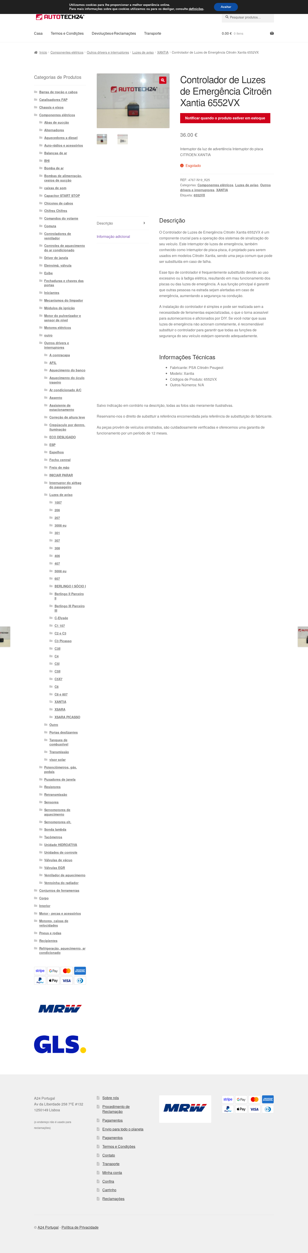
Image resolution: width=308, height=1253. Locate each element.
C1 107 (60, 625)
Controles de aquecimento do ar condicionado (64, 247)
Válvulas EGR (54, 867)
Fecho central (60, 459)
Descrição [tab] (105, 223)
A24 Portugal (48, 1227)
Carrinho (109, 1189)
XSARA (60, 709)
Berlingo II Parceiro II (69, 595)
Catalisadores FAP (53, 99)
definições (196, 9)
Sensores (51, 802)
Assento (55, 397)
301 (57, 532)
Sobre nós (110, 1097)
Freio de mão (59, 467)
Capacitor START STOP (62, 195)
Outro (53, 724)
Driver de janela (56, 257)
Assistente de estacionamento (61, 407)
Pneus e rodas (50, 933)
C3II (57, 648)
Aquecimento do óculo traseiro (67, 379)
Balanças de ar (55, 153)
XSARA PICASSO (67, 717)
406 (57, 555)
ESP (52, 444)
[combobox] (248, 17)
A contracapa (59, 355)
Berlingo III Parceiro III (70, 608)
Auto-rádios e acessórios (63, 145)
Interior (44, 905)
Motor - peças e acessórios (60, 913)
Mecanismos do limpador (63, 300)
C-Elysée (61, 618)
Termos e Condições (67, 33)
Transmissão (59, 752)
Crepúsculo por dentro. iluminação (67, 427)
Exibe (48, 273)
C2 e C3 (60, 633)
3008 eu (61, 525)
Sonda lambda (55, 829)
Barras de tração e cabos (58, 92)
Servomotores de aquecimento (57, 811)
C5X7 (58, 679)
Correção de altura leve (67, 417)
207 (57, 517)
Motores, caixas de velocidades (53, 923)
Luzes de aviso (143, 52)
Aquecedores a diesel (61, 137)
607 (57, 578)
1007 (58, 502)
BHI (47, 160)
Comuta (50, 226)
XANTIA (162, 52)
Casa (38, 33)
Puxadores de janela (60, 779)
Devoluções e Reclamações (114, 33)
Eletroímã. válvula (57, 265)
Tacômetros (53, 837)
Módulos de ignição (59, 308)
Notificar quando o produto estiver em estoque (225, 118)
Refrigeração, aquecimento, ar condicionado (62, 950)
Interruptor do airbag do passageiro (65, 484)
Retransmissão (55, 794)
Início (43, 52)
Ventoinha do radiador (61, 882)
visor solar (57, 759)
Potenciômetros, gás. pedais (60, 769)
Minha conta (112, 1172)
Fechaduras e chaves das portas (64, 282)
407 (57, 563)
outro (48, 335)
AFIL (53, 362)
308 (57, 548)
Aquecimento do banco (67, 370)
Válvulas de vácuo (58, 860)
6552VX (199, 195)
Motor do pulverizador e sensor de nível (62, 317)
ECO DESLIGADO (62, 437)
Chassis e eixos (51, 107)
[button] (162, 80)
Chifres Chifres (55, 210)
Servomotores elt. (57, 822)
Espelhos (56, 452)
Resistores (52, 787)
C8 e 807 (61, 694)
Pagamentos (112, 1120)
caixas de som (55, 188)
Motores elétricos (57, 327)
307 (57, 540)
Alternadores (54, 130)
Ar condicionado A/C (65, 390)
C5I (57, 663)
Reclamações (113, 1198)
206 (57, 510)
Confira (108, 1181)
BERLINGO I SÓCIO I (70, 586)
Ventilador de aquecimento (64, 875)
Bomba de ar (54, 168)
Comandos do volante (61, 218)
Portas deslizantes (63, 732)
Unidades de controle (60, 852)
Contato (108, 1155)
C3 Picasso (63, 641)
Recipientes (48, 940)
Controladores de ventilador (57, 235)
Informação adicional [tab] (113, 236)
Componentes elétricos (67, 52)
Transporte (152, 33)
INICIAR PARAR (61, 475)
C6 (57, 686)
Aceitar (226, 7)
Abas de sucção (56, 122)
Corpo (44, 898)
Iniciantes (51, 292)
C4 (57, 656)
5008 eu (61, 571)
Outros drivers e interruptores (108, 52)
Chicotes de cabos (58, 203)
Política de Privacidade (80, 1227)
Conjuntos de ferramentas (59, 890)
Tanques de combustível (58, 742)
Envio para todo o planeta (122, 1129)
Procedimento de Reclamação (116, 1109)
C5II (57, 671)
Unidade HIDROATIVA (60, 844)
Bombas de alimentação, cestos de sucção (63, 177)
